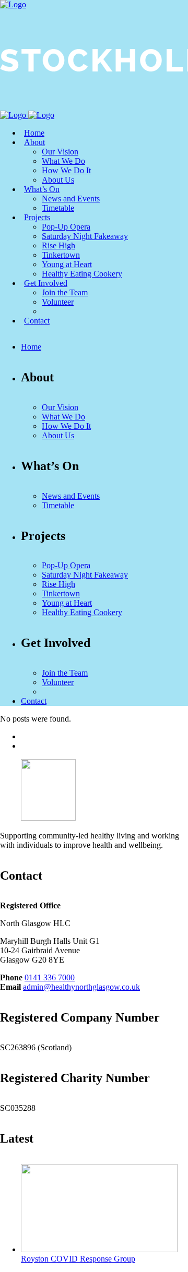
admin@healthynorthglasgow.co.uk (81, 986)
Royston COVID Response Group (78, 1258)
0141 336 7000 (50, 977)
